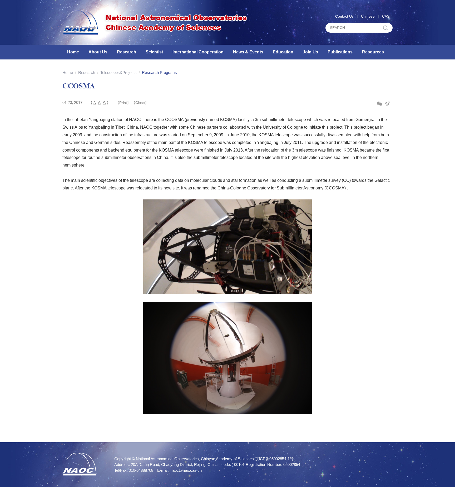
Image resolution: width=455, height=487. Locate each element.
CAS (385, 16)
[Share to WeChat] (379, 104)
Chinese (368, 16)
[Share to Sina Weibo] (387, 104)
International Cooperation (198, 52)
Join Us (310, 52)
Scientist (154, 52)
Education (283, 52)
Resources (373, 52)
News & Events (248, 52)
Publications (340, 52)
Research (126, 52)
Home (73, 52)
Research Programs (159, 72)
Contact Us (344, 16)
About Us (97, 52)
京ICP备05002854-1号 (274, 458)
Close (140, 103)
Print (123, 103)
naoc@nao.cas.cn (186, 470)
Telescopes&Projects (118, 72)
